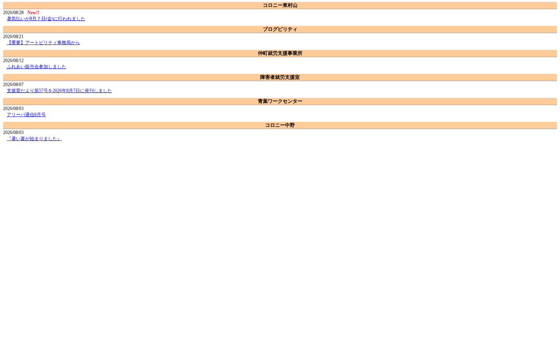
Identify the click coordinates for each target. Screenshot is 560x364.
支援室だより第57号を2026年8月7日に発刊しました (59, 90)
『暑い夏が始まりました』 (34, 138)
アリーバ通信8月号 (26, 114)
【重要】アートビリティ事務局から (43, 42)
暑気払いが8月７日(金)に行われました (46, 18)
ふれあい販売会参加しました (36, 66)
